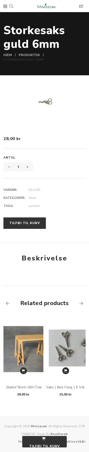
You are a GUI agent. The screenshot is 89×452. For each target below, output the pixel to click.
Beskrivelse (44, 258)
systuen (34, 206)
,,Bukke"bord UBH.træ (23, 387)
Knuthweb (59, 434)
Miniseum (39, 426)
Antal (9, 157)
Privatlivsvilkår (72, 441)
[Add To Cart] (23, 370)
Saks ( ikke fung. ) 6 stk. (65, 387)
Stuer (33, 198)
